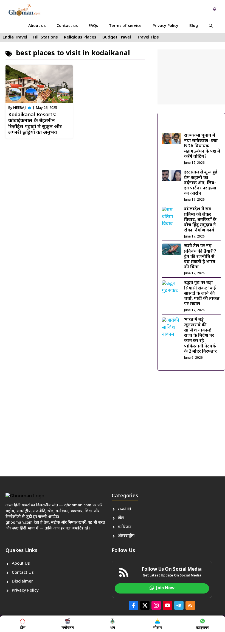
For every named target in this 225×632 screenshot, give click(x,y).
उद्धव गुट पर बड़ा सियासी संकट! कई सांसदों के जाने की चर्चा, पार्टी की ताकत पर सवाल (202, 293)
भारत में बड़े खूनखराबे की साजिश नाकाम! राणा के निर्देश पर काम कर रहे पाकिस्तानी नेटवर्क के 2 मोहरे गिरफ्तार (200, 335)
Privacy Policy (165, 26)
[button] (210, 26)
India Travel (15, 37)
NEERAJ (19, 108)
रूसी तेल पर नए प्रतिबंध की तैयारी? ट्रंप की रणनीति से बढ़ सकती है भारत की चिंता (200, 256)
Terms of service (125, 26)
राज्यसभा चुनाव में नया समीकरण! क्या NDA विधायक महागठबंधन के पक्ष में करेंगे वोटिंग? (202, 146)
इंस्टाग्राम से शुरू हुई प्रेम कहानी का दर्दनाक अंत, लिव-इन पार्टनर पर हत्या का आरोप (200, 183)
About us (37, 26)
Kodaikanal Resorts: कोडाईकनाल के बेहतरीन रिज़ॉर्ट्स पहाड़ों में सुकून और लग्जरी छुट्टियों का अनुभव (35, 124)
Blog (193, 26)
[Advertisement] (191, 76)
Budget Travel (116, 37)
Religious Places (80, 37)
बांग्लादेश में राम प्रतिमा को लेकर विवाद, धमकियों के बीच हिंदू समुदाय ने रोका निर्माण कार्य (200, 219)
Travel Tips (148, 37)
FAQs (93, 26)
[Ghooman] (24, 9)
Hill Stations (45, 37)
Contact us (67, 26)
